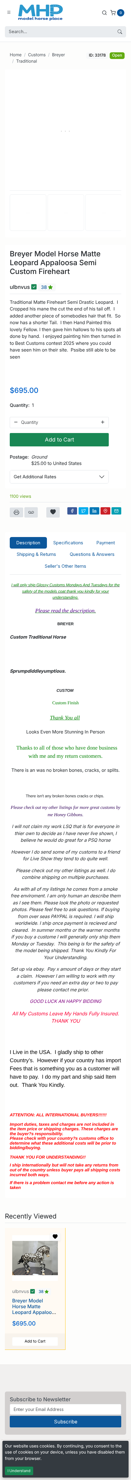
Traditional (26, 61)
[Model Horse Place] (40, 12)
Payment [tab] (105, 543)
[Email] (116, 511)
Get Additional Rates (35, 477)
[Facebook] (72, 511)
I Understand (19, 1470)
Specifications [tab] (68, 543)
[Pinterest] (105, 511)
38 (44, 287)
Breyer (58, 54)
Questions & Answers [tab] (92, 554)
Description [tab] (28, 543)
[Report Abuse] (31, 512)
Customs (37, 54)
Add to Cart (59, 439)
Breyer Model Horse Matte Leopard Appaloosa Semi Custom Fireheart (34, 1312)
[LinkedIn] (94, 511)
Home (16, 54)
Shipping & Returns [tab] (36, 554)
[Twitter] (83, 511)
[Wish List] (53, 512)
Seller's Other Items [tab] (65, 566)
